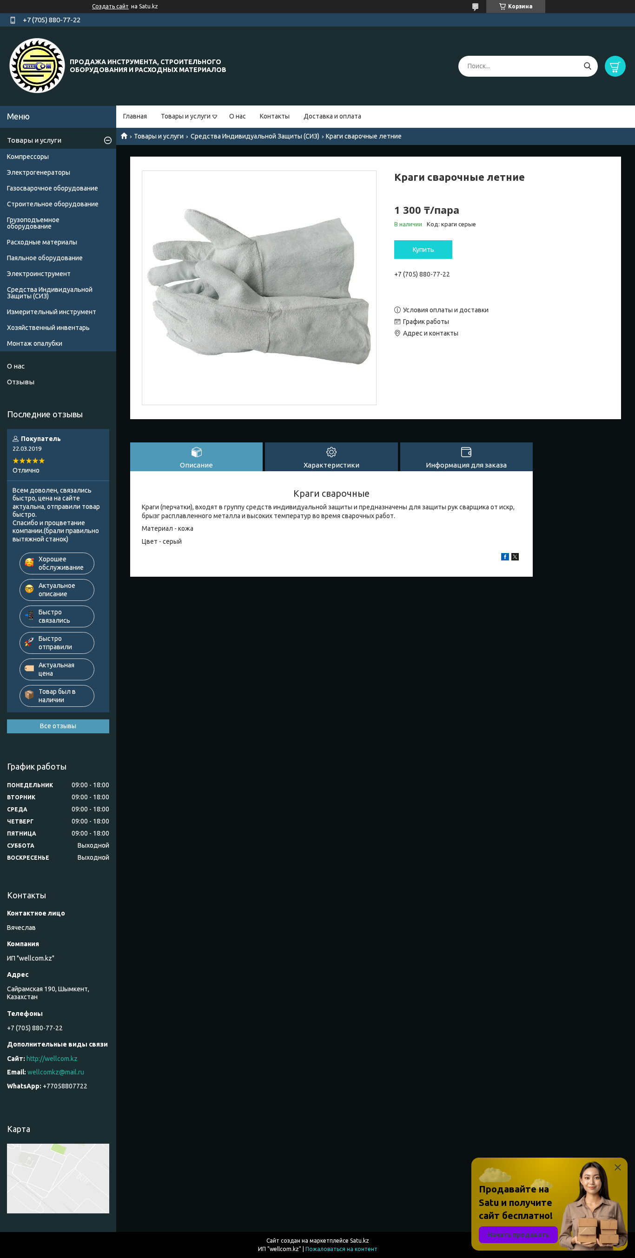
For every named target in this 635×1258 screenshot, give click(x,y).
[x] (515, 558)
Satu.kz (359, 1241)
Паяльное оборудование (45, 258)
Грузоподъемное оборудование (33, 223)
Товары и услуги (186, 116)
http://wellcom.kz (52, 1058)
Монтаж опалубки (34, 343)
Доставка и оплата (332, 116)
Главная (135, 116)
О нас (237, 116)
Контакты (275, 116)
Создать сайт (110, 6)
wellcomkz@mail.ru (55, 1072)
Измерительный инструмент (51, 312)
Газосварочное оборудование (52, 188)
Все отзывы (58, 726)
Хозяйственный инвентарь (48, 327)
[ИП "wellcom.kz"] (37, 65)
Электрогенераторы (38, 172)
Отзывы (20, 382)
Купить (423, 249)
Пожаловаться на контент (341, 1249)
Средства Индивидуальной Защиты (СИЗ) (255, 136)
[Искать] (587, 66)
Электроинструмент (39, 273)
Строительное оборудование (53, 204)
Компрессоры (28, 156)
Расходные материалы (42, 242)
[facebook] (505, 558)
